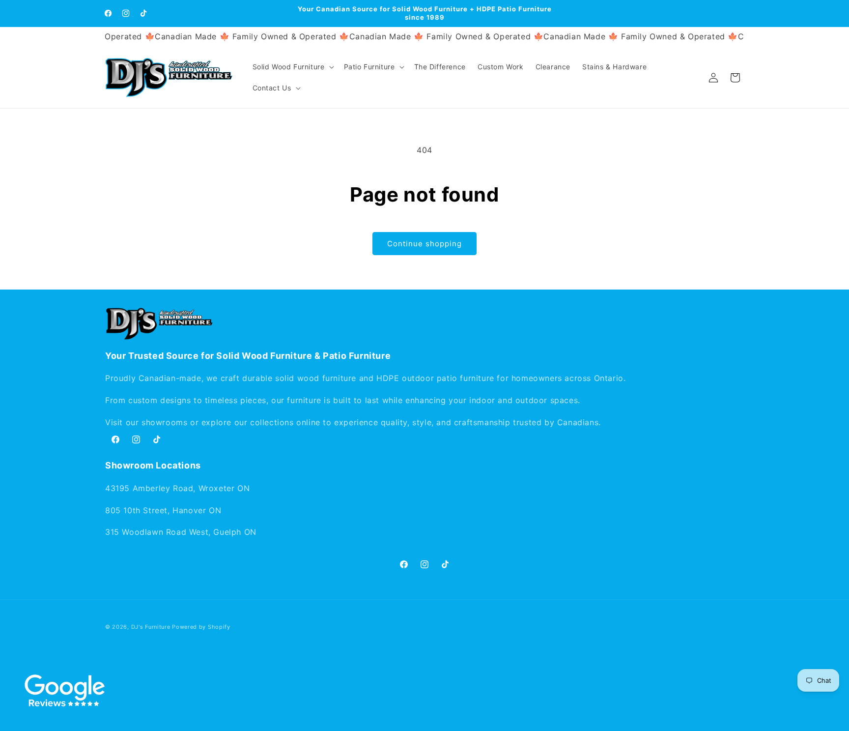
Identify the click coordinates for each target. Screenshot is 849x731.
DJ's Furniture (150, 626)
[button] (292, 67)
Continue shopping (424, 243)
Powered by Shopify (201, 626)
